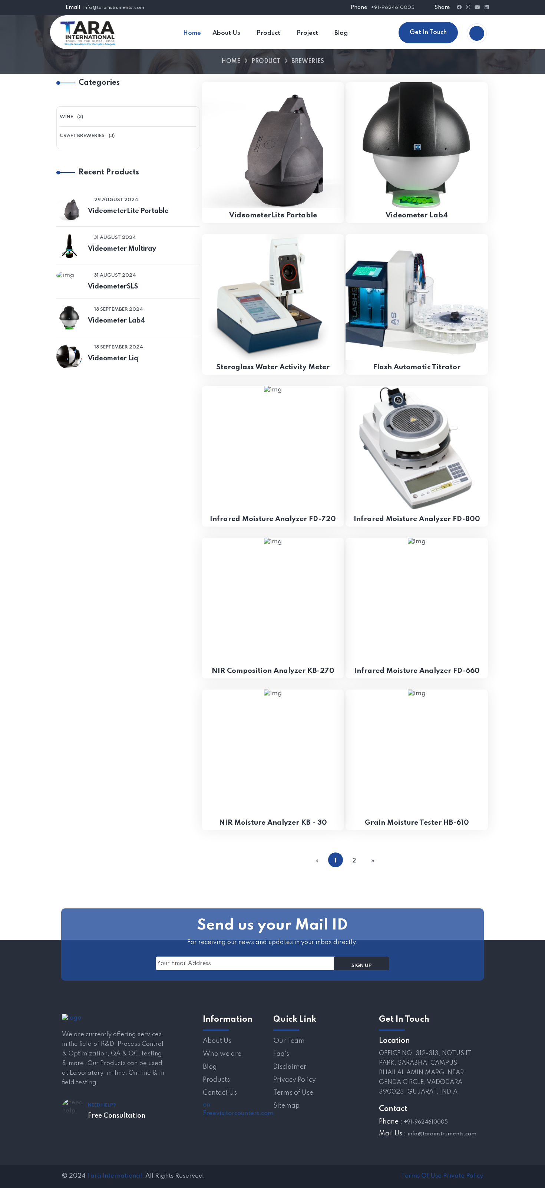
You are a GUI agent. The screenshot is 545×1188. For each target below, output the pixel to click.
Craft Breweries (82, 135)
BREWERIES (307, 61)
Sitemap (286, 1105)
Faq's (281, 1054)
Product (265, 61)
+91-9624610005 (392, 7)
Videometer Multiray (122, 249)
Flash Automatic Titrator (416, 367)
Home (230, 61)
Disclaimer (289, 1067)
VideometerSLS (113, 286)
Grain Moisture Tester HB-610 (417, 822)
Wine (66, 116)
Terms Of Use (421, 1176)
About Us (217, 1041)
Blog (210, 1067)
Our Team (289, 1041)
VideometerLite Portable (128, 211)
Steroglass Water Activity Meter (273, 367)
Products (216, 1080)
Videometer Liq (113, 358)
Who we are (222, 1054)
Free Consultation (116, 1115)
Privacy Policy (294, 1080)
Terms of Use (293, 1092)
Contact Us (220, 1092)
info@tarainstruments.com (113, 7)
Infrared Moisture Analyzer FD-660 (417, 670)
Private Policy (463, 1176)
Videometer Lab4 (116, 320)
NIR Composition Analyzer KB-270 (273, 670)
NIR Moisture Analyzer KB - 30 (273, 822)
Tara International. (115, 1176)
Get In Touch (428, 32)
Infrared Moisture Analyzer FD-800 (417, 519)
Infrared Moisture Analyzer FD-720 (273, 519)
